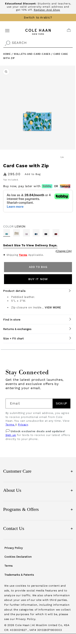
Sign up (10, 435)
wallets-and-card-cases (32, 54)
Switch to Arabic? (38, 17)
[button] (7, 30)
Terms (23, 254)
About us (38, 490)
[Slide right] (71, 157)
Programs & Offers (38, 509)
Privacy (23, 424)
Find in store (11, 319)
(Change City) (64, 251)
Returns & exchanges (17, 329)
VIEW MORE (53, 307)
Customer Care (38, 471)
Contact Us (38, 528)
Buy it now (38, 279)
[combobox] (38, 43)
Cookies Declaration (18, 556)
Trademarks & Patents (19, 574)
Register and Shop (47, 9)
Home (7, 54)
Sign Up (61, 403)
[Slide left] (52, 157)
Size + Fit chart (13, 338)
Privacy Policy (13, 547)
